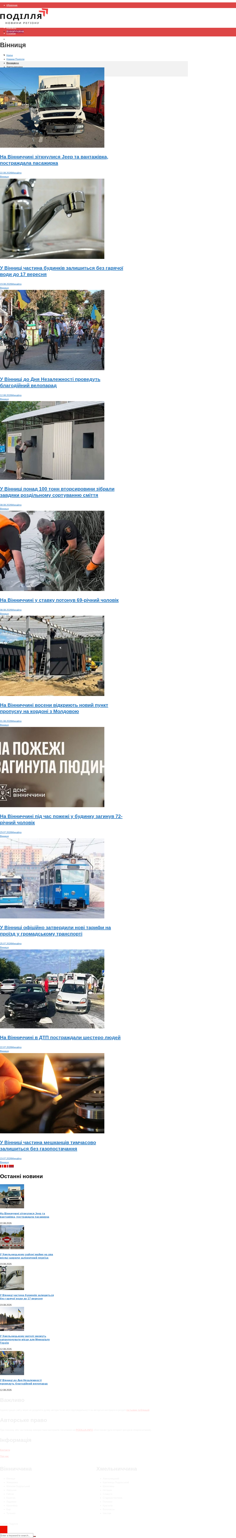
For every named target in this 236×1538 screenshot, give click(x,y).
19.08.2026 (6, 284)
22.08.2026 (6, 172)
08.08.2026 (6, 505)
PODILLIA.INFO (84, 1430)
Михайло (17, 172)
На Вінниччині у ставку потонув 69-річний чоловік (59, 600)
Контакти (5, 1450)
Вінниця (4, 176)
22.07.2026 (6, 1047)
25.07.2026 (6, 943)
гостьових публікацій (137, 1410)
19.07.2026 (6, 1158)
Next (11, 1166)
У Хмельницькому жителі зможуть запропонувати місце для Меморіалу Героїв (25, 1339)
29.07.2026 (6, 832)
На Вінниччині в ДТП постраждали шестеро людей (60, 1037)
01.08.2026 (6, 721)
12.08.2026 (6, 395)
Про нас (4, 1456)
